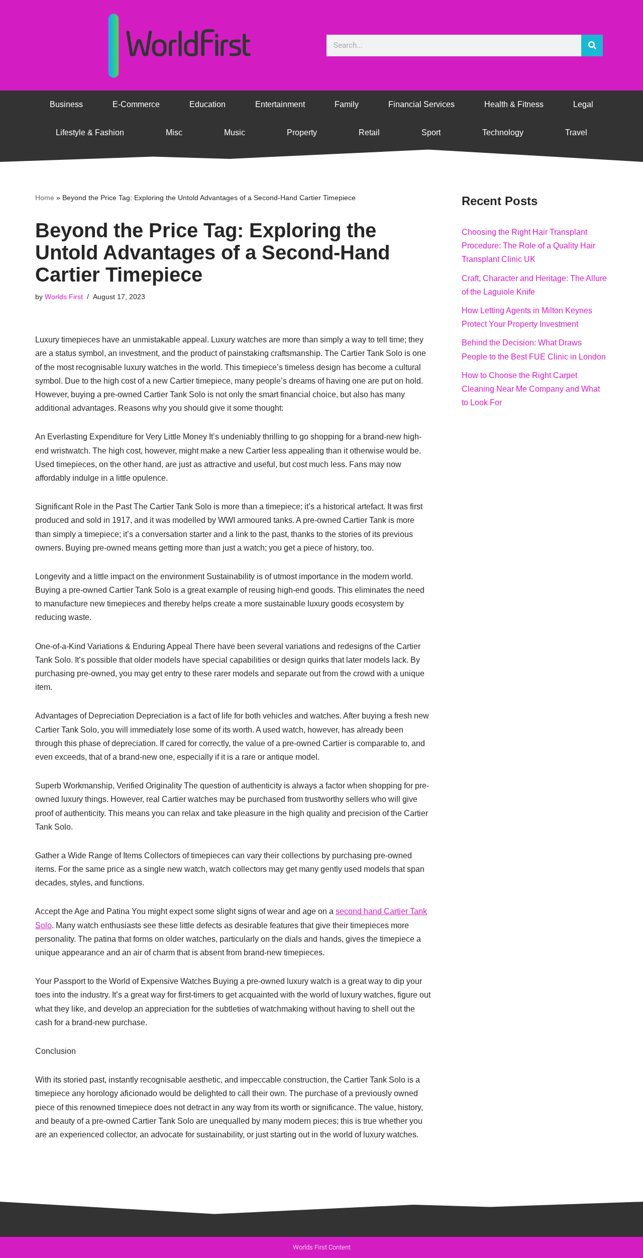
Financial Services (421, 104)
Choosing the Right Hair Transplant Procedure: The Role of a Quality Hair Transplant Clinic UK (528, 245)
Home (44, 198)
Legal (583, 104)
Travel (576, 132)
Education (207, 104)
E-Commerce (136, 104)
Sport (431, 132)
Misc (174, 132)
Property (302, 132)
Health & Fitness (514, 104)
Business (66, 104)
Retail (369, 132)
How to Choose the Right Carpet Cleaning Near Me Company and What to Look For (531, 389)
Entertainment (280, 104)
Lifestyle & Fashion (90, 132)
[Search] (592, 45)
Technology (502, 132)
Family (347, 104)
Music (234, 132)
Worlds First (64, 297)
